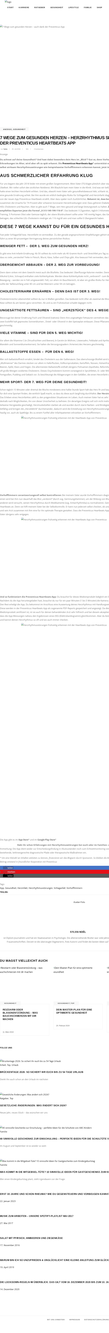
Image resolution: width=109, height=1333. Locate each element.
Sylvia (5, 149)
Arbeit (3, 1065)
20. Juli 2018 (16, 149)
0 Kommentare (38, 149)
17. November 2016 (10, 1245)
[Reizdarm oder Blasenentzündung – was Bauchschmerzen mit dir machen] (24, 985)
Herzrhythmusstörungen (41, 888)
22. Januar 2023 (8, 1201)
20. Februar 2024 (63, 1026)
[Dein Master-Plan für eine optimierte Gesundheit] (78, 985)
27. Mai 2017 (6, 1223)
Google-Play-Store (46, 839)
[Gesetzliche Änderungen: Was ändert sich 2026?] (24, 1094)
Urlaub (15, 1065)
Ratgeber (4, 1098)
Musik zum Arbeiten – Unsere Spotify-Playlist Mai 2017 (36, 1216)
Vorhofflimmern (74, 888)
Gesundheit (19, 129)
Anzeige (7, 129)
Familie (3, 1131)
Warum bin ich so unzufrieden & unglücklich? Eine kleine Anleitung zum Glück (54, 1260)
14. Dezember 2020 (9, 1289)
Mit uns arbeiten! (56, 1319)
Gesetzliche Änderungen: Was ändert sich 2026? (33, 1105)
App (2, 888)
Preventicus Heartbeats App (77, 163)
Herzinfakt (22, 888)
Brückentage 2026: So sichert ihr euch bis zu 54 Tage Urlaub (41, 1072)
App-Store (23, 839)
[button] (8, 867)
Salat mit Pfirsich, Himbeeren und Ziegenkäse (31, 1238)
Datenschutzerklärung (96, 1319)
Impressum (74, 1319)
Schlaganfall (59, 888)
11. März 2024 (8, 1032)
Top (73, 1003)
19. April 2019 (7, 1267)
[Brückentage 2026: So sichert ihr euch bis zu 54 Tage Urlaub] (30, 1061)
